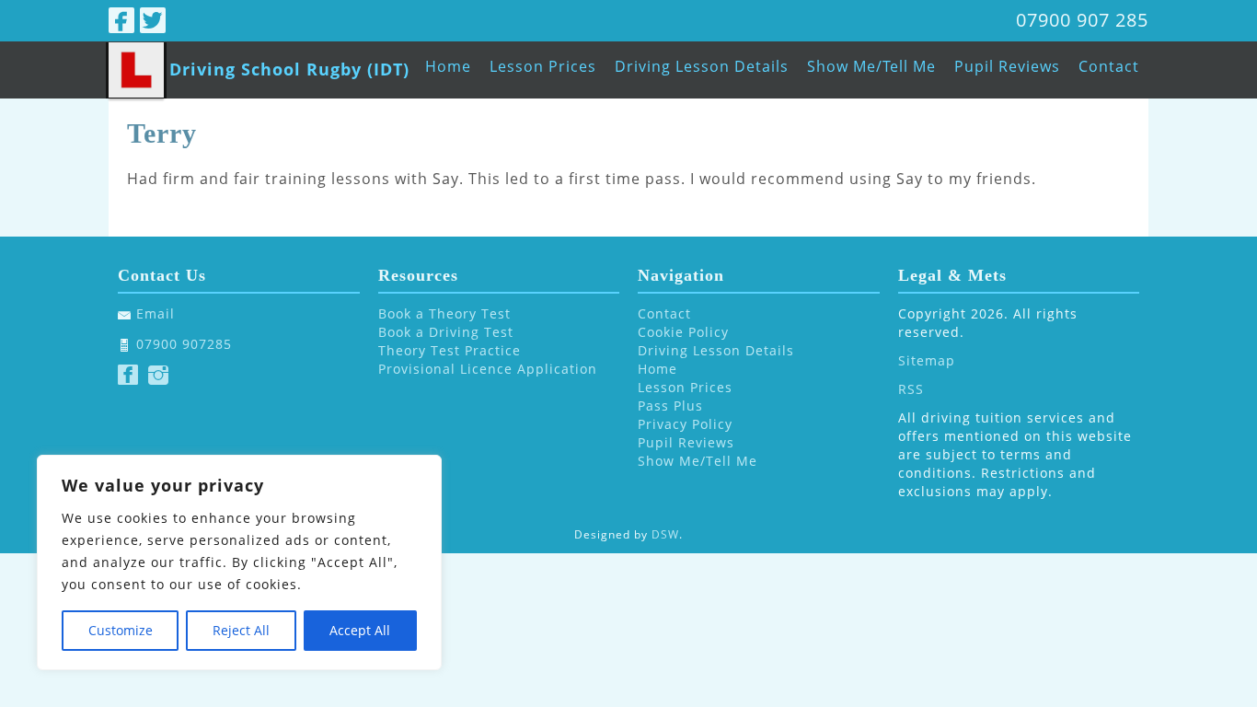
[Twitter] (153, 20)
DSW (665, 534)
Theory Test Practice (449, 350)
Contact (1108, 66)
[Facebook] (121, 20)
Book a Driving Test (445, 332)
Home (448, 66)
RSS (911, 389)
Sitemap (926, 360)
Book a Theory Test (444, 313)
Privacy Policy (685, 424)
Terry (162, 133)
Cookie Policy (683, 332)
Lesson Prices (543, 66)
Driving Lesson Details (702, 66)
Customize (120, 630)
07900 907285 (184, 344)
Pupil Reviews (1007, 66)
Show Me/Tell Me (871, 66)
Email (155, 313)
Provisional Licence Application (487, 368)
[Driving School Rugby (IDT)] (136, 70)
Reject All (241, 630)
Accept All (359, 630)
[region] (239, 562)
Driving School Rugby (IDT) (289, 69)
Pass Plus (670, 405)
